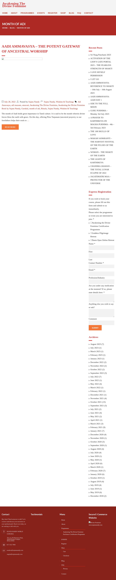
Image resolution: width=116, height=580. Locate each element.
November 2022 (97, 366)
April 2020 (94, 463)
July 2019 (94, 485)
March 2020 (95, 467)
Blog (71, 13)
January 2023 (95, 358)
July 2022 (94, 377)
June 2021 (94, 413)
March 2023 (95, 351)
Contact (88, 13)
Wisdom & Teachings (65, 102)
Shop (63, 13)
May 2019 (94, 492)
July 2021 (94, 409)
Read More (10, 127)
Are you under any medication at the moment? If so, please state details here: (101, 289)
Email (92, 270)
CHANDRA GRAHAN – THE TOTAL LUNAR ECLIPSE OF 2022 (100, 169)
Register (52, 13)
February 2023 (96, 355)
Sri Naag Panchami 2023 (100, 55)
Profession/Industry (97, 278)
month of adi (34, 108)
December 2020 (96, 434)
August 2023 (95, 344)
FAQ (79, 13)
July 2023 (94, 348)
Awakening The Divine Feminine (14, 5)
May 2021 (94, 416)
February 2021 (96, 427)
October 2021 (96, 402)
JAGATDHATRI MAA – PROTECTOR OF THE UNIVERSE (100, 179)
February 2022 (96, 391)
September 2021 (97, 405)
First (90, 252)
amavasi (25, 105)
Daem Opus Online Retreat (103, 240)
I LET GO (94, 79)
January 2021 (95, 431)
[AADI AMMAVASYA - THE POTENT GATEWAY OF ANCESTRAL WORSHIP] (22, 78)
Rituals (44, 108)
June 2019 (94, 489)
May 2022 (94, 384)
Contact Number (96, 263)
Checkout (66, 556)
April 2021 (94, 420)
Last (90, 259)
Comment (93, 319)
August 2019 (95, 481)
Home (5, 13)
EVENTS (41, 13)
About (14, 13)
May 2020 (94, 460)
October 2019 (96, 478)
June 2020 (94, 456)
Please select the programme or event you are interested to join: (101, 215)
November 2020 (97, 438)
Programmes (27, 13)
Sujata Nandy (34, 102)
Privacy (65, 568)
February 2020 (96, 471)
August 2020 (95, 449)
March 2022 (95, 387)
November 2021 (97, 398)
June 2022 (94, 380)
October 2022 (96, 369)
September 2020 (97, 445)
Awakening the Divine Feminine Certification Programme (100, 226)
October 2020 (96, 442)
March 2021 (95, 424)
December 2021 (96, 395)
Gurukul (24, 108)
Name (92, 244)
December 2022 (96, 362)
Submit (95, 328)
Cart (64, 551)
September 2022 (97, 373)
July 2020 (94, 452)
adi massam (16, 105)
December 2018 (96, 496)
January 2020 (95, 474)
